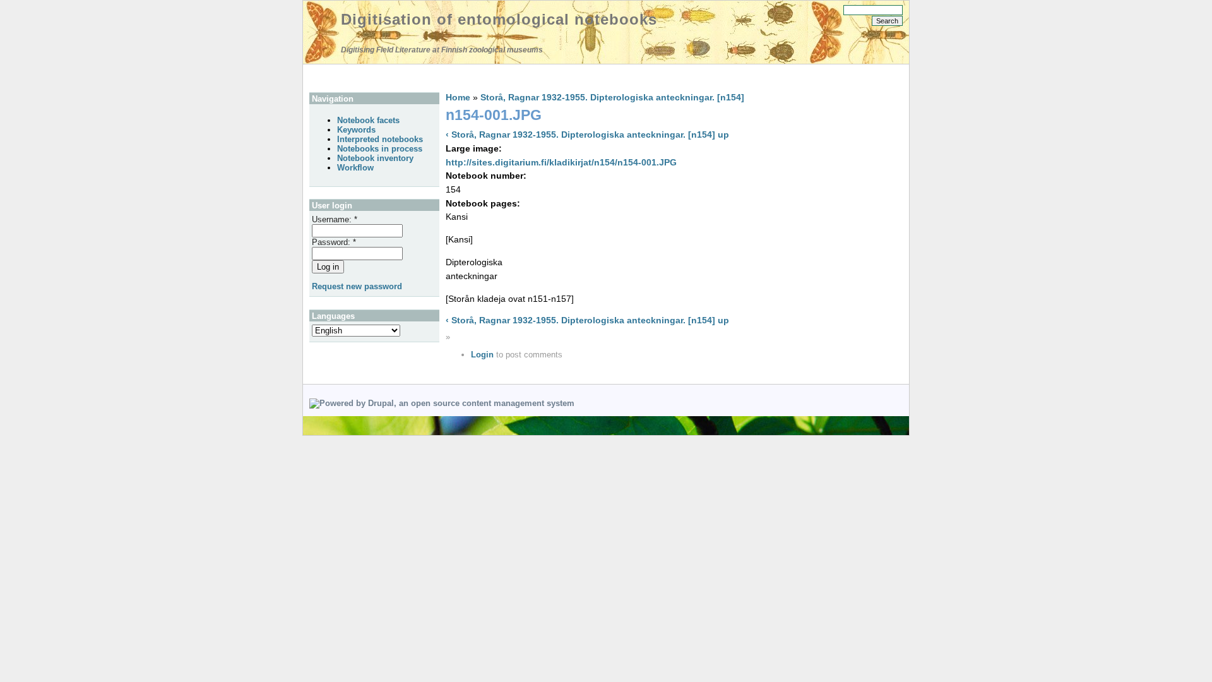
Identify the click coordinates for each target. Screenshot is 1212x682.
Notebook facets (368, 120)
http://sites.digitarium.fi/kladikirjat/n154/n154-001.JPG (561, 162)
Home (458, 97)
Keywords (356, 130)
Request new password (357, 286)
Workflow (355, 167)
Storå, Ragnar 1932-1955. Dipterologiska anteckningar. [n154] (612, 97)
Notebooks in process (379, 148)
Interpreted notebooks (380, 139)
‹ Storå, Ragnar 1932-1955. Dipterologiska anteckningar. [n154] (580, 134)
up (723, 134)
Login (482, 354)
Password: (334, 242)
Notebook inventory (375, 158)
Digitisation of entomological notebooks (499, 19)
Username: (334, 219)
